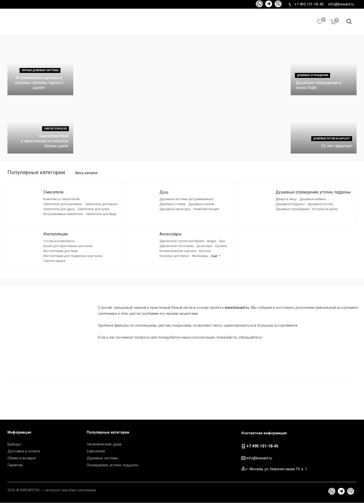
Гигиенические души (104, 444)
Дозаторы (204, 246)
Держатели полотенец (176, 246)
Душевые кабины (312, 199)
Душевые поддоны (290, 204)
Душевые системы (102, 458)
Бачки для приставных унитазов (68, 246)
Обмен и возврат (21, 458)
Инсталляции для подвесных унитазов (72, 256)
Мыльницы (200, 256)
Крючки (205, 251)
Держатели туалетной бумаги (181, 241)
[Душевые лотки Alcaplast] (324, 127)
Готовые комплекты (59, 241)
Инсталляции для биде (60, 251)
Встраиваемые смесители (63, 214)
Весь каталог (87, 173)
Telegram (259, 3)
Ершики (221, 246)
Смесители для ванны (101, 204)
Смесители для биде (101, 214)
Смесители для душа (59, 209)
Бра (222, 241)
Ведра (211, 241)
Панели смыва (54, 261)
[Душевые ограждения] (324, 68)
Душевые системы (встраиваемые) (186, 199)
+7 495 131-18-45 (308, 4)
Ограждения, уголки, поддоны (112, 465)
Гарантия (15, 465)
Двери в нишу (286, 199)
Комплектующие (206, 209)
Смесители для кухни (93, 209)
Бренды (14, 444)
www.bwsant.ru (237, 307)
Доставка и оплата (23, 451)
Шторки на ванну (325, 209)
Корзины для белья (174, 256)
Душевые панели (201, 204)
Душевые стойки (172, 204)
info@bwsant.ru (341, 4)
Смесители (96, 451)
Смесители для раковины (62, 204)
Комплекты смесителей (61, 199)
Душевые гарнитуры (175, 209)
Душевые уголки (320, 204)
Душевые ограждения (292, 209)
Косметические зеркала (177, 251)
